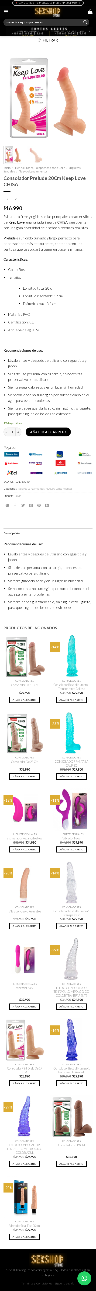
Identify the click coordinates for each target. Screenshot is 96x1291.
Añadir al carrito (48, 432)
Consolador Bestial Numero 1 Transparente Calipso (71, 687)
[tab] (48, 533)
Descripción (11, 533)
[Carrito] (90, 12)
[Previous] (11, 97)
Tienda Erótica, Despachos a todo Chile (39, 168)
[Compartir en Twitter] (23, 505)
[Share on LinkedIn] (47, 505)
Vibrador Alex (24, 988)
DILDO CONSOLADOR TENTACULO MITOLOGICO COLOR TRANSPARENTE (71, 991)
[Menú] (6, 11)
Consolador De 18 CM (24, 685)
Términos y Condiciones (36, 1283)
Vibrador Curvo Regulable (25, 911)
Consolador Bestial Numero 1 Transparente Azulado (71, 1070)
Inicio (6, 168)
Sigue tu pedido (65, 1283)
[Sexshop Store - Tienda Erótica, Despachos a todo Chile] (48, 12)
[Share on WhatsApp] (7, 505)
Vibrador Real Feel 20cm (24, 1226)
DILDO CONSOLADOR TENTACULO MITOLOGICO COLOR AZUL (24, 1148)
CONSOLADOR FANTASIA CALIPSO (71, 763)
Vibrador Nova (71, 838)
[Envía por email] (31, 505)
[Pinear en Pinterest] (39, 505)
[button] (84, 1278)
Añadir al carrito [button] (24, 699)
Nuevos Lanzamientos (33, 171)
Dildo (18, 496)
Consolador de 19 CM (71, 1145)
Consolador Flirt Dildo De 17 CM (24, 1070)
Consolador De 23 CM (24, 762)
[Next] (85, 97)
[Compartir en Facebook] (15, 505)
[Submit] (85, 22)
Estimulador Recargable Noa (24, 838)
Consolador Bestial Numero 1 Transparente (71, 913)
